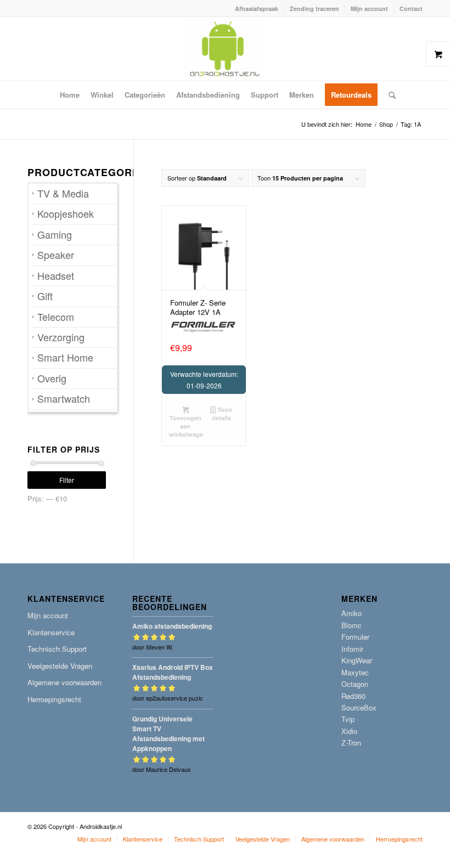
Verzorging (61, 337)
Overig (51, 378)
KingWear (356, 660)
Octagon (354, 684)
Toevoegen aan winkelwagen (186, 426)
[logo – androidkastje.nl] (225, 49)
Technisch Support (57, 649)
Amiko (351, 613)
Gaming (54, 234)
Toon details (222, 413)
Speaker (55, 255)
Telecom (55, 317)
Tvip (348, 719)
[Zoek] (389, 95)
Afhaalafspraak (256, 8)
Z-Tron (351, 742)
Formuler (355, 636)
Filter (66, 479)
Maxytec (355, 672)
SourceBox (358, 707)
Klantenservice (51, 632)
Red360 (353, 696)
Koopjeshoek (65, 213)
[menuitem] (256, 8)
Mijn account (369, 8)
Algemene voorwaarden (64, 682)
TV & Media (63, 193)
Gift (45, 296)
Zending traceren (314, 8)
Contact (411, 8)
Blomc (351, 625)
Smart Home (65, 357)
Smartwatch (63, 398)
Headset (55, 275)
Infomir (352, 649)
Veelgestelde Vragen (59, 666)
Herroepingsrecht (54, 699)
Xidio (349, 731)
